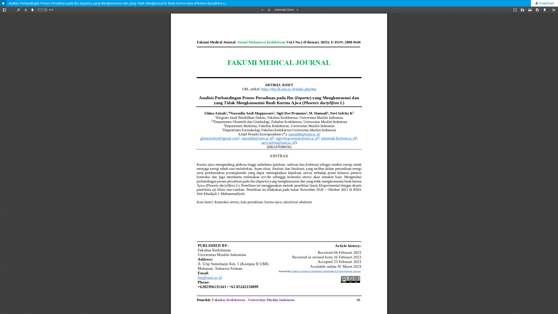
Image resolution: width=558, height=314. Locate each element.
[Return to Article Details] (3, 3)
